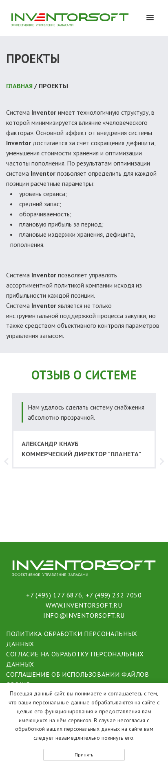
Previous (6, 461)
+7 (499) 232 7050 (114, 595)
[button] (150, 18)
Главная (19, 86)
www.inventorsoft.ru (84, 605)
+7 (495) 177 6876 (54, 595)
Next (162, 461)
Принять (84, 755)
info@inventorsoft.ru (84, 615)
